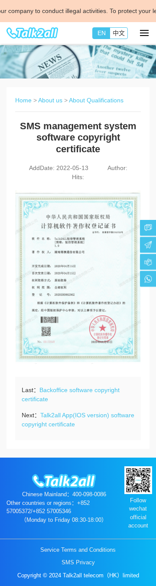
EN (102, 32)
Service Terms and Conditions (78, 550)
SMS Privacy (78, 562)
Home (23, 100)
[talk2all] (32, 33)
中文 (119, 32)
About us (50, 100)
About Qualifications (96, 100)
